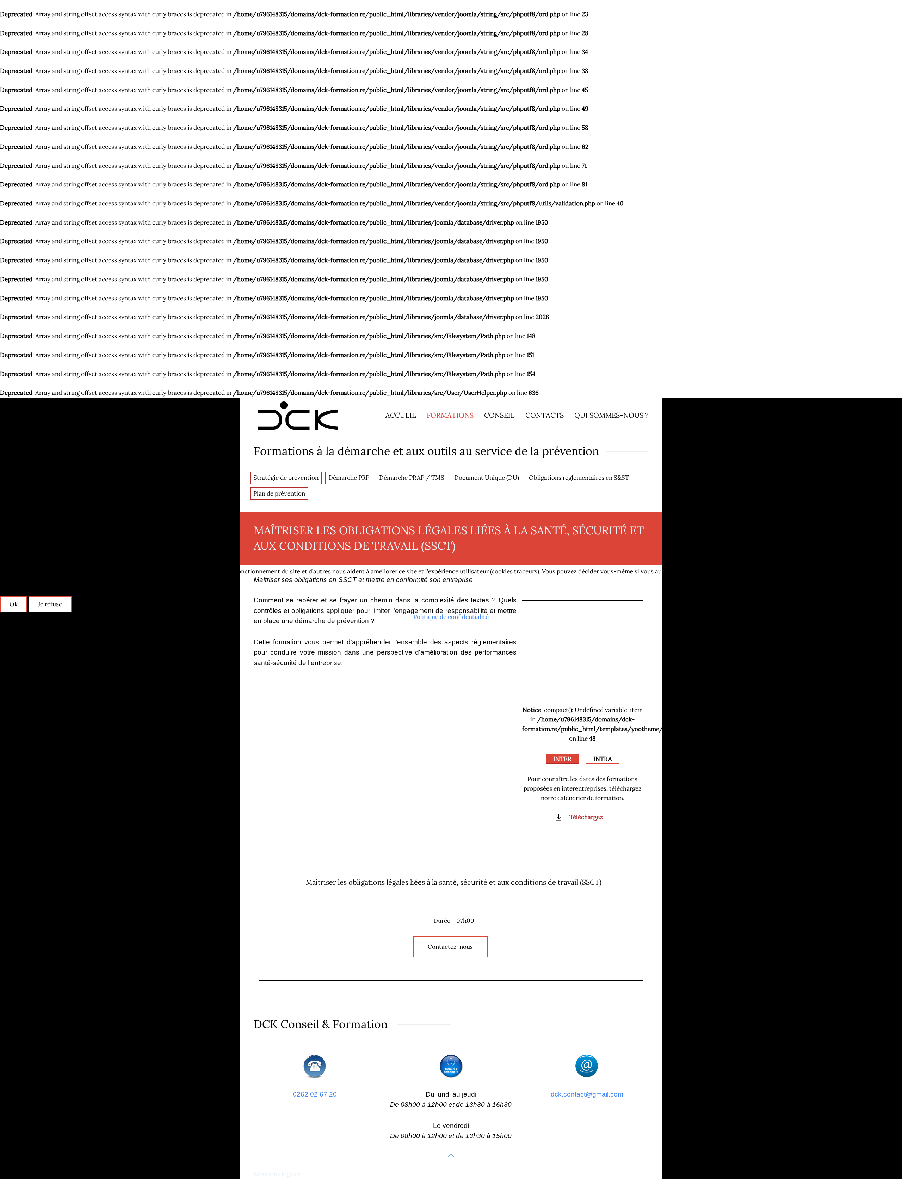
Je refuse (50, 604)
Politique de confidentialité (451, 617)
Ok (14, 604)
